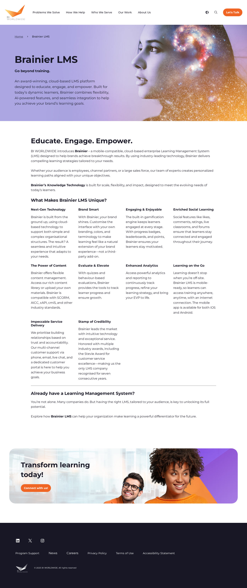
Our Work (125, 12)
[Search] (215, 12)
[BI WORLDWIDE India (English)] (15, 12)
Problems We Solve (46, 12)
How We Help (75, 12)
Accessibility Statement (159, 553)
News (53, 553)
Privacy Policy (97, 553)
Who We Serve (101, 12)
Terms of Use (125, 553)
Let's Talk (232, 12)
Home (19, 36)
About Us (144, 12)
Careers (72, 553)
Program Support (27, 553)
